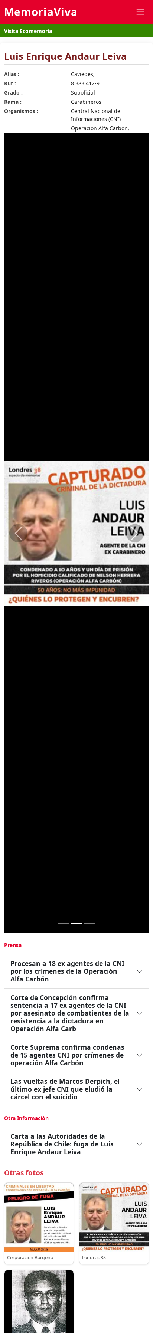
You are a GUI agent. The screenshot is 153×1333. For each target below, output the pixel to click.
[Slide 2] (76, 924)
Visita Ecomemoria (28, 30)
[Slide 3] (89, 924)
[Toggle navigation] (140, 12)
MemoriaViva (41, 12)
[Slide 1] (63, 924)
